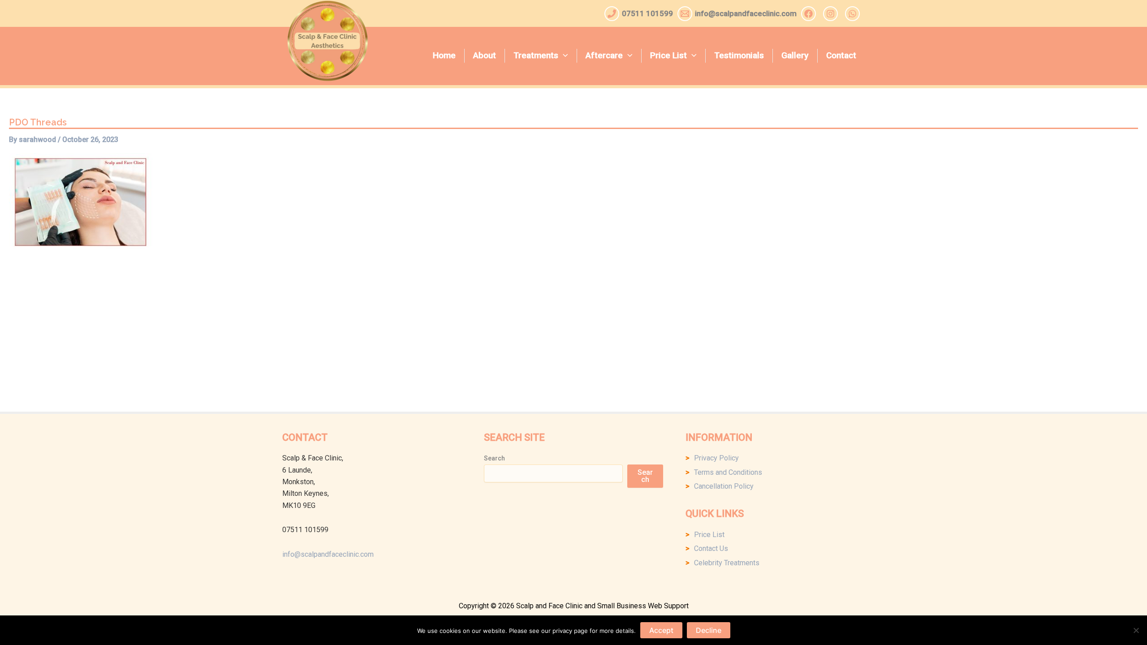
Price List (668, 55)
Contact (841, 55)
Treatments (535, 55)
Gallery (794, 55)
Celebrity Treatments (726, 563)
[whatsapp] (853, 13)
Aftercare (604, 55)
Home (444, 55)
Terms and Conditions (728, 472)
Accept (661, 630)
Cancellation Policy (724, 486)
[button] (563, 55)
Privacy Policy (716, 458)
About (484, 55)
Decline (708, 630)
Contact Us (711, 548)
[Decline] (1135, 630)
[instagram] (832, 13)
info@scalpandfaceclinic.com (328, 554)
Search (494, 458)
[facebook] (810, 13)
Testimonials (739, 55)
